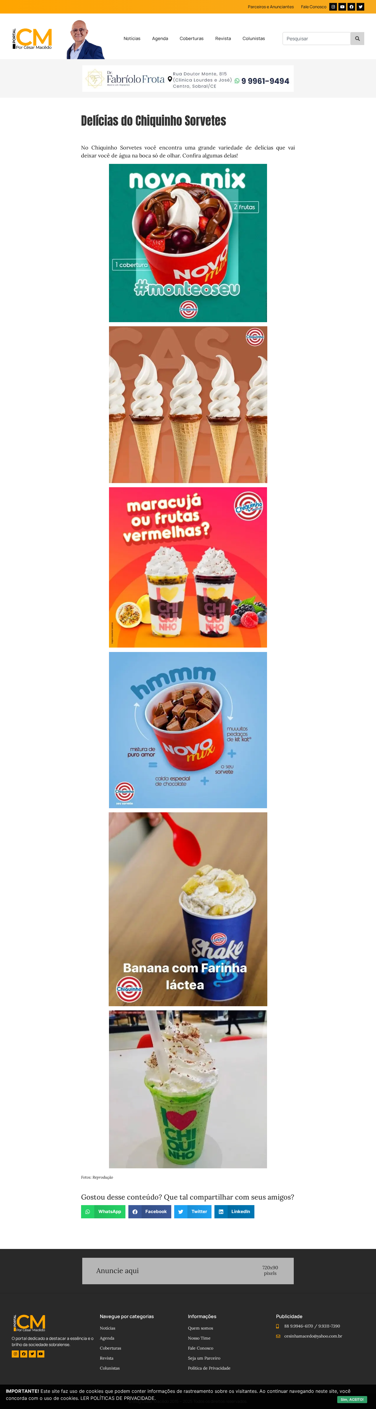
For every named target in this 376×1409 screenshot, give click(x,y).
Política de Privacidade (209, 1368)
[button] (103, 1211)
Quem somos (200, 1328)
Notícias (132, 38)
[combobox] (317, 38)
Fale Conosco (313, 6)
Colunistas (254, 38)
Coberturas (192, 38)
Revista (223, 38)
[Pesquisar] (357, 38)
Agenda (160, 38)
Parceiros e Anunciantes (271, 6)
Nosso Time (199, 1338)
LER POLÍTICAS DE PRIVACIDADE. (118, 1398)
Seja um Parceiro (204, 1358)
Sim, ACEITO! (352, 1399)
